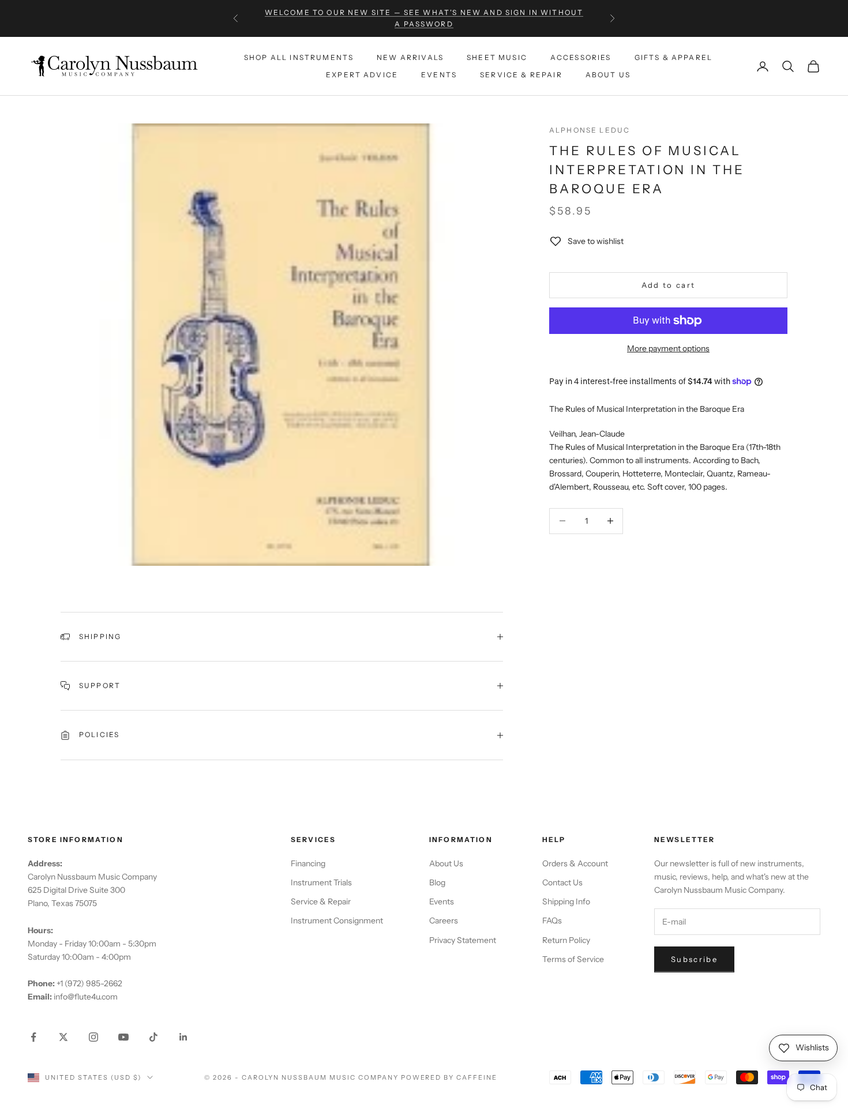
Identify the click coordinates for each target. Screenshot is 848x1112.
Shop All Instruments (299, 56)
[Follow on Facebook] (33, 1037)
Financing (308, 863)
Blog (437, 882)
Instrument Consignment (337, 920)
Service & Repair (521, 74)
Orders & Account (575, 863)
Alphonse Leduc (589, 130)
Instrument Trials (321, 882)
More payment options (668, 348)
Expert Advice (362, 74)
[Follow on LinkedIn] (183, 1037)
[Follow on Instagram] (93, 1037)
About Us (608, 74)
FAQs (552, 920)
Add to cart (668, 285)
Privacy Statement (462, 940)
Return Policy (566, 940)
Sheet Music (497, 56)
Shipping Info (566, 901)
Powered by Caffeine (449, 1077)
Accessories (580, 56)
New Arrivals (410, 56)
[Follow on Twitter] (63, 1037)
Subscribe (694, 959)
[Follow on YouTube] (123, 1037)
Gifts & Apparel (673, 56)
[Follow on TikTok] (153, 1037)
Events (439, 74)
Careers (443, 920)
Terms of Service (573, 959)
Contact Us (562, 882)
